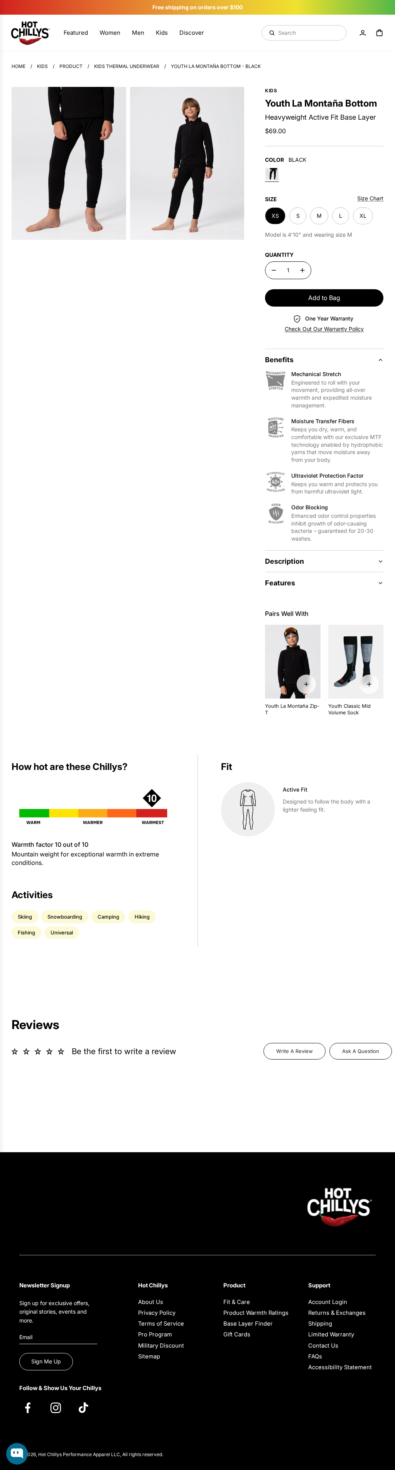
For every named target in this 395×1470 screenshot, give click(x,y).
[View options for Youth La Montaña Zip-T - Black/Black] (306, 684)
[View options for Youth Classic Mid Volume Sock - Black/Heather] (369, 684)
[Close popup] (95, 1365)
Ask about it (75, 1423)
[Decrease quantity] (273, 270)
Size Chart (370, 198)
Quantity (279, 254)
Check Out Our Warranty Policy (324, 329)
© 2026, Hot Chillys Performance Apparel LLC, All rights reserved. (91, 1454)
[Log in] (362, 32)
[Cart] (379, 32)
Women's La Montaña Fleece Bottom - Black (58, 1392)
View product (31, 1423)
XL (363, 215)
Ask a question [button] (360, 1051)
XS (275, 215)
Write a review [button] (294, 1051)
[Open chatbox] (17, 1454)
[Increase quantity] (302, 270)
